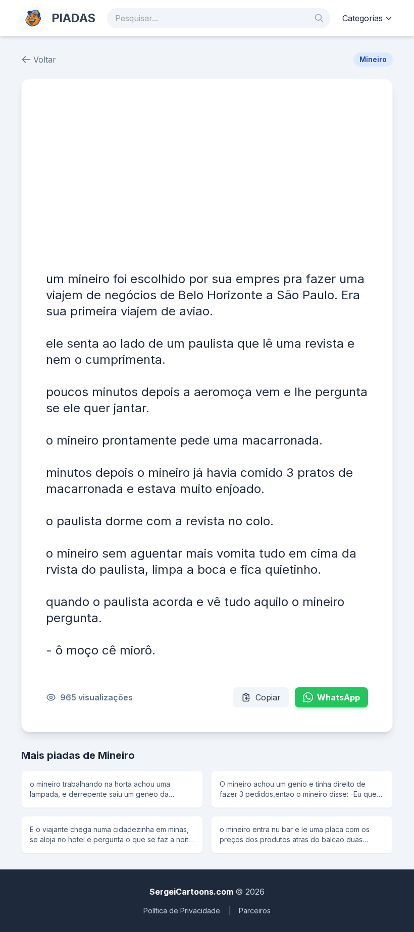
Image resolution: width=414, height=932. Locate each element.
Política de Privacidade (181, 910)
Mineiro (373, 59)
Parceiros (255, 910)
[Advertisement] (207, 179)
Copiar (268, 697)
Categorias (362, 18)
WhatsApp (338, 697)
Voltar (44, 59)
